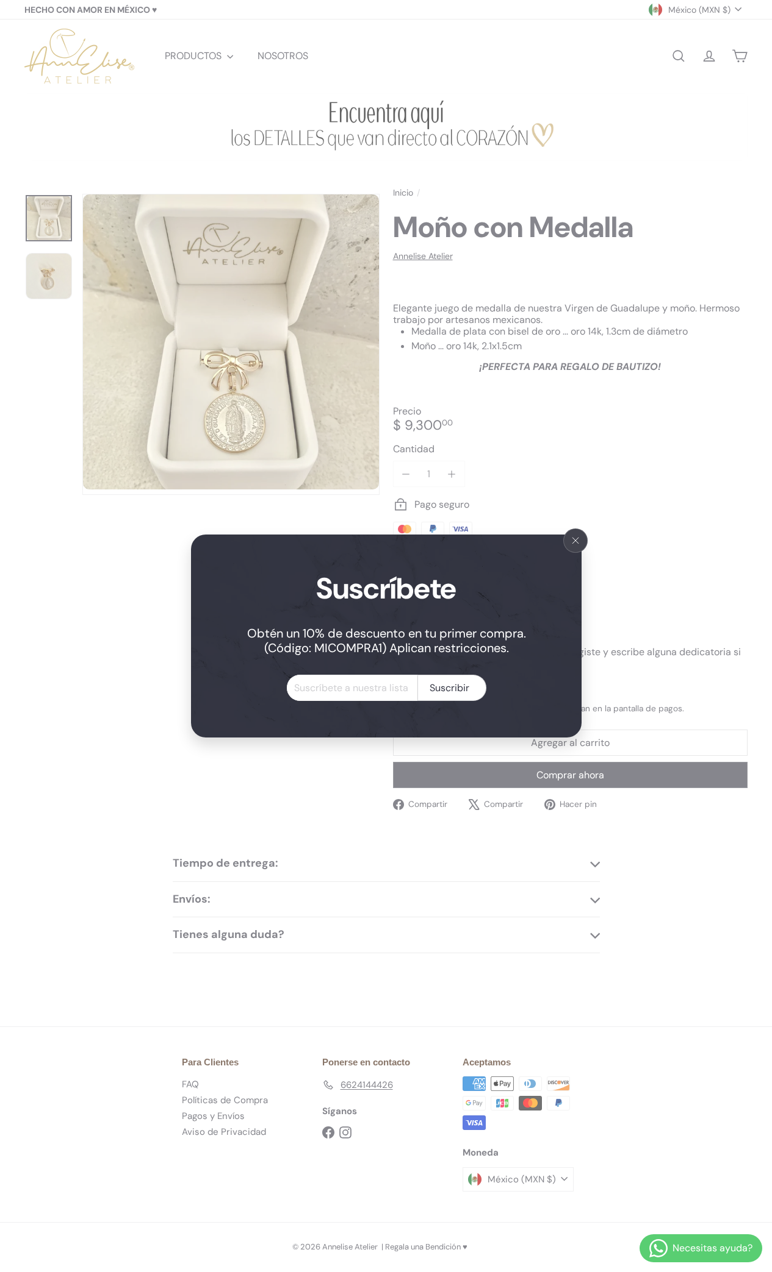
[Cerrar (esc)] (575, 540)
